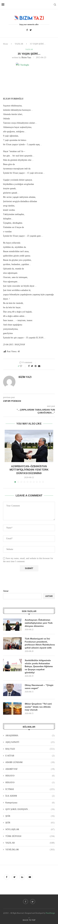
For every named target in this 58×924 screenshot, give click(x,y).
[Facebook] (27, 30)
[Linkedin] (22, 877)
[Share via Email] (39, 366)
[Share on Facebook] (29, 366)
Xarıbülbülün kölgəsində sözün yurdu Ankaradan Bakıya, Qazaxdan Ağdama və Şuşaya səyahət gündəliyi (39, 666)
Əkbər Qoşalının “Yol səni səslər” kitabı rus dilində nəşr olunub (38, 707)
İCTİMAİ (30, 789)
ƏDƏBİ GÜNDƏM (30, 762)
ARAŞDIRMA (30, 735)
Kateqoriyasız (30, 802)
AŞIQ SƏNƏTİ (30, 742)
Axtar (6, 591)
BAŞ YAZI (30, 749)
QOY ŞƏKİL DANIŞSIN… (30, 809)
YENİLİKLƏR (30, 849)
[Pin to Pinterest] (36, 366)
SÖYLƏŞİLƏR (30, 829)
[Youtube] (29, 877)
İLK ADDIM (30, 796)
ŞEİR (30, 816)
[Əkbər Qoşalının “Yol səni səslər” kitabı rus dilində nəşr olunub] (12, 708)
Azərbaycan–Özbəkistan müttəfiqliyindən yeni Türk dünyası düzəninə (29, 470)
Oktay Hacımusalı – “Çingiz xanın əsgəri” (39, 686)
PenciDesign (50, 913)
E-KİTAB (30, 756)
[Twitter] (31, 30)
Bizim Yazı (26, 57)
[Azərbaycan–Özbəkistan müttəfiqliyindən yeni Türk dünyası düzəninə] (29, 446)
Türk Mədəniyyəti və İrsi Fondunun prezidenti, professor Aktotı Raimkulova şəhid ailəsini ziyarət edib (40, 643)
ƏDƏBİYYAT (30, 769)
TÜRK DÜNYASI (30, 836)
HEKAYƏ (30, 776)
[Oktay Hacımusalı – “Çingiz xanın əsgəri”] (12, 690)
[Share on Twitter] (32, 366)
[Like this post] (23, 366)
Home (5, 44)
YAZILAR (19, 44)
